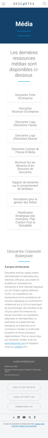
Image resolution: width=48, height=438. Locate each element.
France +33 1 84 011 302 (24, 397)
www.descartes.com (15, 343)
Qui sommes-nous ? (12, 375)
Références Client (11, 366)
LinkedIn (18, 346)
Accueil (21, 36)
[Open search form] (44, 4)
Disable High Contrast (28, 426)
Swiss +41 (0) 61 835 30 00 (24, 387)
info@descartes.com (24, 406)
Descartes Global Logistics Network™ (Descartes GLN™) (23, 371)
